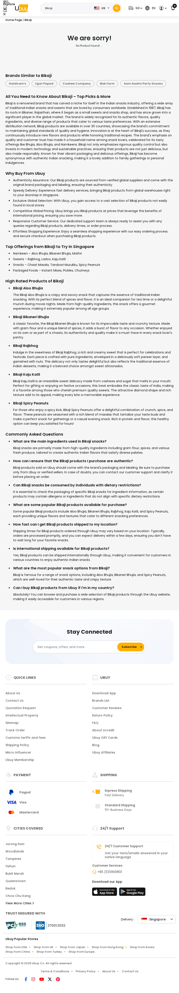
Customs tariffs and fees (25, 737)
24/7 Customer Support (124, 846)
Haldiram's (17, 83)
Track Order (15, 730)
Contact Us (14, 700)
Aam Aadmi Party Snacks (143, 83)
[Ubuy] (21, 8)
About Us (12, 693)
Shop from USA (16, 947)
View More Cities (18, 903)
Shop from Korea (142, 947)
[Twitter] (50, 980)
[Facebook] (26, 980)
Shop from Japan (72, 947)
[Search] (116, 8)
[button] (135, 8)
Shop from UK (43, 947)
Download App (104, 693)
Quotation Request (20, 708)
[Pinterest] (58, 980)
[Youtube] (42, 980)
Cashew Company (77, 83)
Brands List (100, 700)
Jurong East (14, 844)
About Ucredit (103, 730)
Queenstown (15, 881)
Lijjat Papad (44, 83)
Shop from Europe (82, 952)
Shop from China (17, 952)
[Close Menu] (5, 9)
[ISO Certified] (48, 925)
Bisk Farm (107, 83)
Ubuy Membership (19, 760)
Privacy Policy (86, 971)
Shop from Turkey (49, 952)
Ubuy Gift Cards (105, 737)
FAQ (95, 723)
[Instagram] (34, 980)
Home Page (13, 20)
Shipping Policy (17, 745)
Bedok (10, 888)
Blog (95, 745)
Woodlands (14, 851)
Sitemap (12, 723)
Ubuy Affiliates (103, 752)
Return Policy (102, 715)
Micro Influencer (18, 752)
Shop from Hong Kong (107, 947)
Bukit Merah (14, 873)
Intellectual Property (21, 715)
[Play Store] (132, 893)
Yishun (10, 866)
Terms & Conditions (55, 971)
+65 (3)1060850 (109, 872)
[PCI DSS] (15, 925)
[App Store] (105, 893)
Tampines (13, 859)
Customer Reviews (107, 708)
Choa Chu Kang (18, 896)
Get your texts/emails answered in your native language (136, 855)
